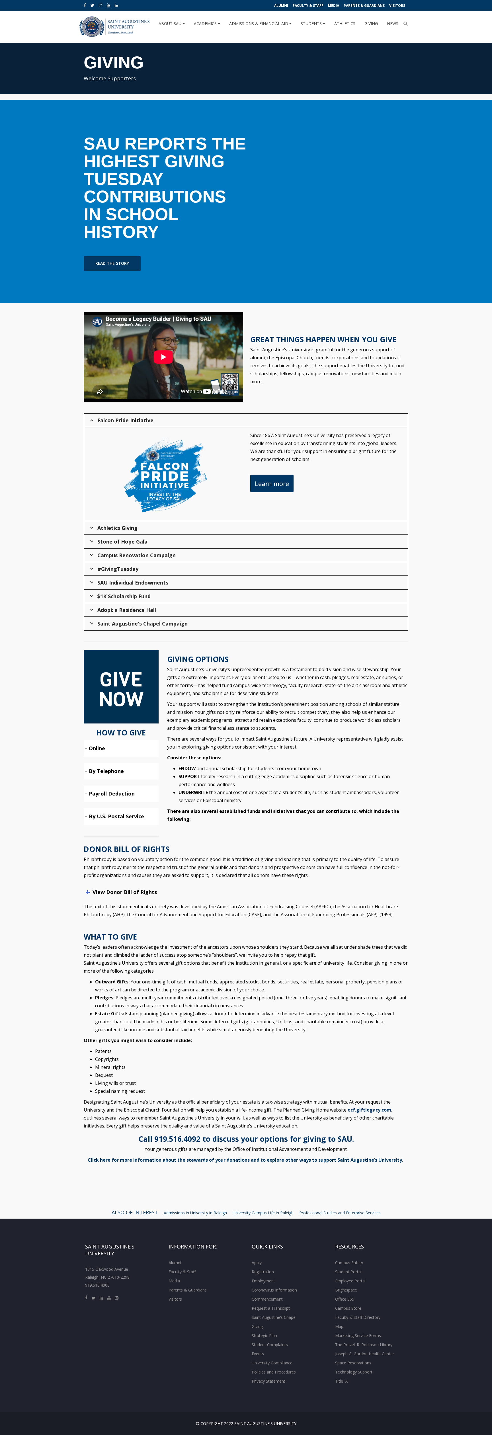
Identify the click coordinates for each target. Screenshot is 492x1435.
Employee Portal (350, 1281)
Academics (206, 23)
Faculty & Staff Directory (357, 1317)
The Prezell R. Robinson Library (363, 1344)
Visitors (397, 5)
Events (258, 1353)
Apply (257, 1262)
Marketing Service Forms (358, 1335)
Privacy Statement (268, 1381)
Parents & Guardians (364, 5)
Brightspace (346, 1290)
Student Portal (348, 1271)
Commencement (267, 1299)
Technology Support (353, 1372)
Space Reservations (353, 1363)
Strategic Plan (264, 1335)
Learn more (272, 483)
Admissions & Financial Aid (259, 23)
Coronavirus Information (274, 1290)
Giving (371, 23)
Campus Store (348, 1308)
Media (333, 5)
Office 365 (344, 1299)
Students (312, 23)
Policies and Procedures (274, 1372)
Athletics (344, 23)
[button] (40, 201)
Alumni (281, 5)
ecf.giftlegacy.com (369, 1110)
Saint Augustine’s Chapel (274, 1317)
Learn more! (108, 275)
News (392, 23)
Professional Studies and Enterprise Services (340, 1212)
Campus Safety (349, 1262)
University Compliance (272, 1363)
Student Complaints (270, 1344)
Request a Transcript (271, 1308)
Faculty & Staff (308, 5)
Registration (263, 1271)
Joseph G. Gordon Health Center (364, 1353)
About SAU (171, 23)
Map (339, 1326)
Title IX (341, 1381)
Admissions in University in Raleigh (195, 1212)
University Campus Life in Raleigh (263, 1212)
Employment (263, 1281)
